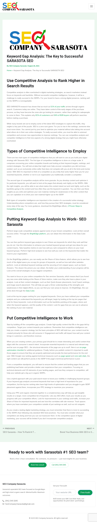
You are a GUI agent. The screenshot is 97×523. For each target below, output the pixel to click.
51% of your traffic (58, 107)
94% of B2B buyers (61, 115)
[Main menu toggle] (92, 6)
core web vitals (80, 356)
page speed (65, 356)
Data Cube (30, 291)
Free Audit (85, 492)
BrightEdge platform (38, 234)
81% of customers (42, 115)
